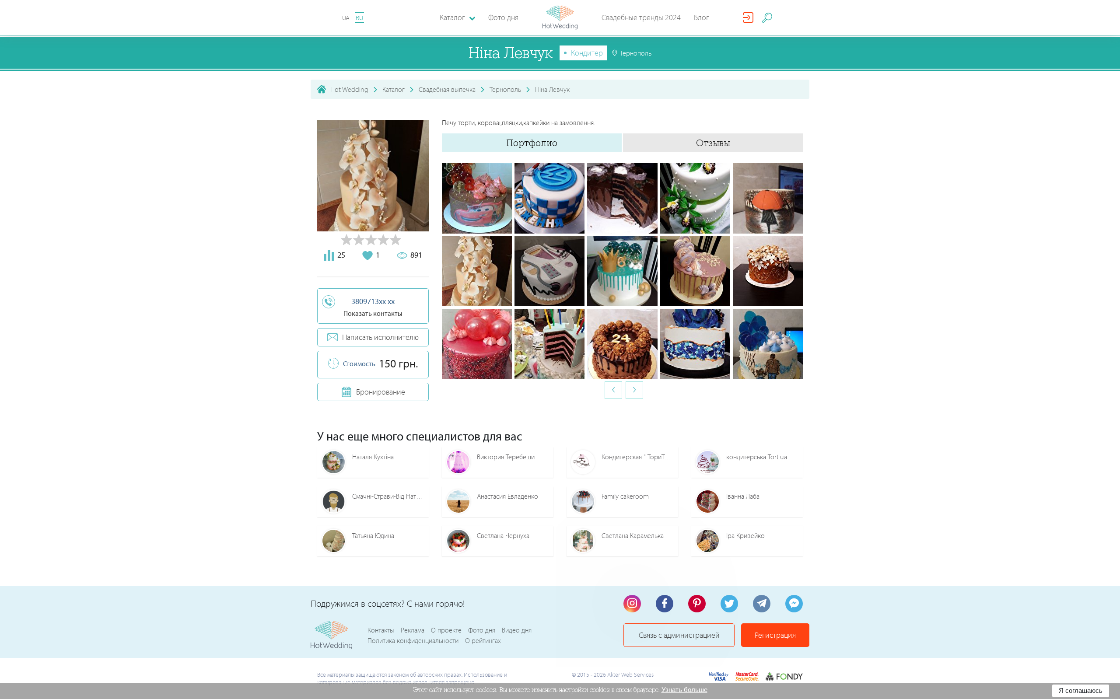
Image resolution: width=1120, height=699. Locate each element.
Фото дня (503, 17)
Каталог (393, 89)
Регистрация (775, 635)
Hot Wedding (349, 89)
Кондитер (587, 53)
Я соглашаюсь (1080, 690)
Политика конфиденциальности (413, 640)
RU (359, 18)
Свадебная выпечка (447, 89)
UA (346, 18)
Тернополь (505, 89)
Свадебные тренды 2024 (641, 17)
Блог (701, 17)
